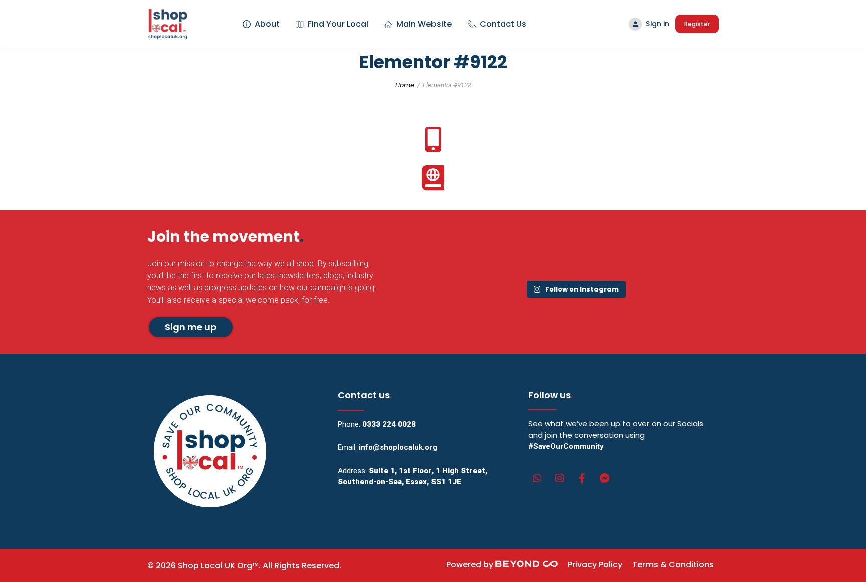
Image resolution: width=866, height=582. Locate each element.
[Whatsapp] (537, 478)
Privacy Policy (595, 564)
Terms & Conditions (673, 564)
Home (404, 85)
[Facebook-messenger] (605, 478)
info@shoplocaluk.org (398, 447)
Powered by (470, 564)
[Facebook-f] (582, 478)
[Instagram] (560, 478)
